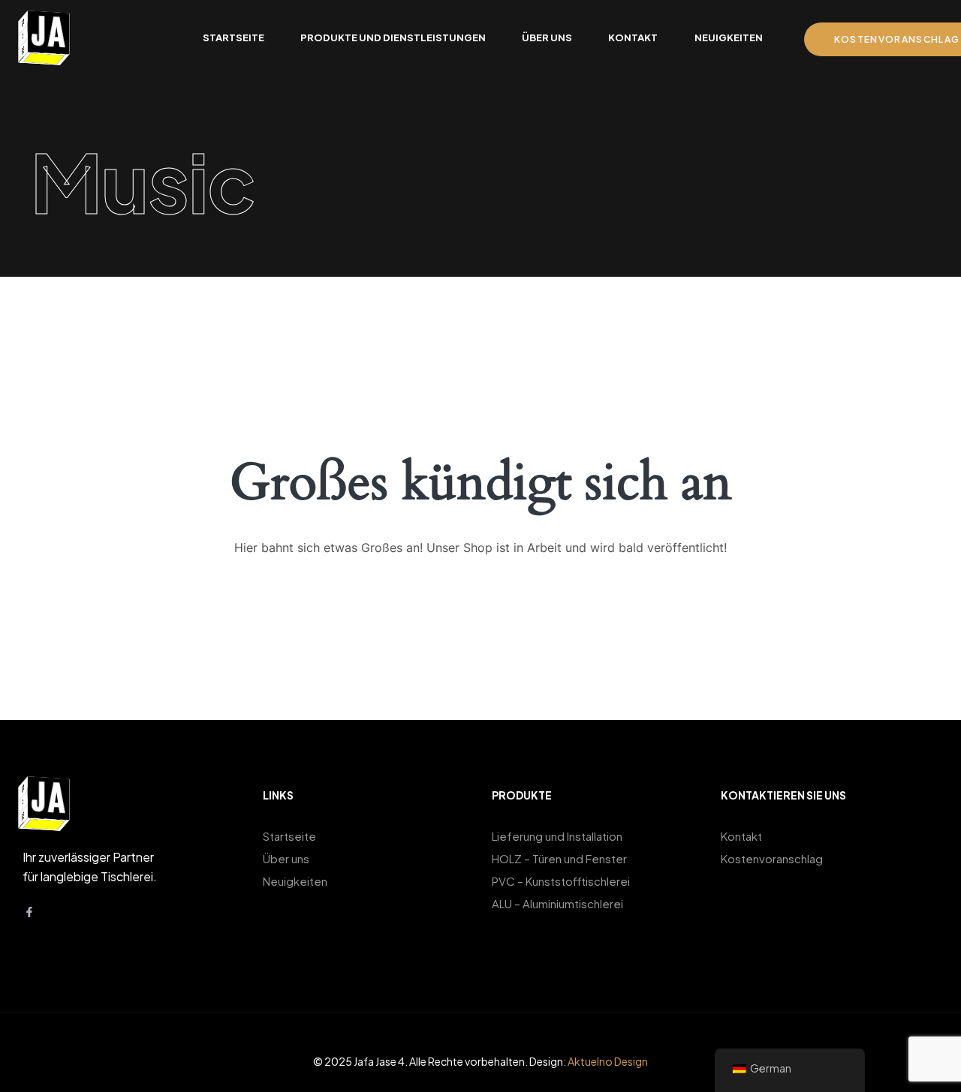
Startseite (289, 836)
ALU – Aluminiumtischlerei (557, 903)
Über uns (286, 858)
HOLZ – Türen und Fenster (559, 858)
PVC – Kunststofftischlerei (561, 881)
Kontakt (741, 836)
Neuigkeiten (295, 881)
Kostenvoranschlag (772, 858)
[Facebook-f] (29, 912)
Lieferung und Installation (557, 836)
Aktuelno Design (608, 1061)
